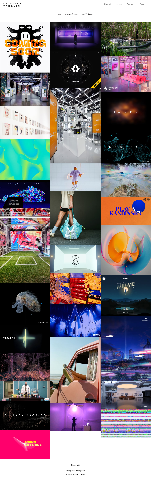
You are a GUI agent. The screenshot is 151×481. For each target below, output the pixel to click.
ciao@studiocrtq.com (75, 471)
